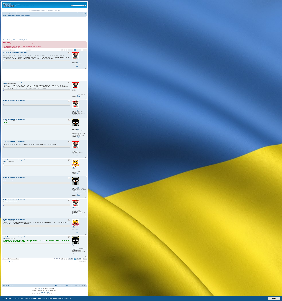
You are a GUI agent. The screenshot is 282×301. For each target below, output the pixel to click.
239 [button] (77, 50)
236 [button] (69, 50)
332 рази (78, 66)
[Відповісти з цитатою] (69, 53)
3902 (78, 129)
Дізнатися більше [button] (66, 298)
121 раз (77, 173)
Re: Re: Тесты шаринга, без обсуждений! (15, 52)
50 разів (78, 172)
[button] (62, 50)
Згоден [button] (274, 298)
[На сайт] (8, 4)
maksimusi (74, 207)
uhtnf (73, 167)
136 (77, 229)
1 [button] (66, 50)
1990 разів (78, 136)
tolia (72, 126)
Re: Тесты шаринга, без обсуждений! (14, 40)
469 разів (78, 65)
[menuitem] (13, 13)
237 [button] (72, 50)
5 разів (78, 214)
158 (77, 62)
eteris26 (73, 59)
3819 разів (78, 137)
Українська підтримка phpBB (51, 290)
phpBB (40, 288)
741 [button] (84, 50)
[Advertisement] (44, 27)
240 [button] (80, 50)
